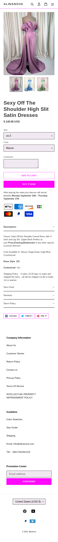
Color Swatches (14, 419)
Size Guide (12, 427)
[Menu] (52, 4)
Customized (8, 157)
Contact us (11, 369)
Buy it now (29, 184)
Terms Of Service (15, 386)
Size (5, 130)
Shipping (10, 435)
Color (6, 142)
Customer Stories (15, 353)
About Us (11, 345)
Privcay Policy (13, 378)
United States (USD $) (28, 501)
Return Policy (13, 361)
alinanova (13, 4)
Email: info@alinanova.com (20, 444)
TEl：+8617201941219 (18, 452)
